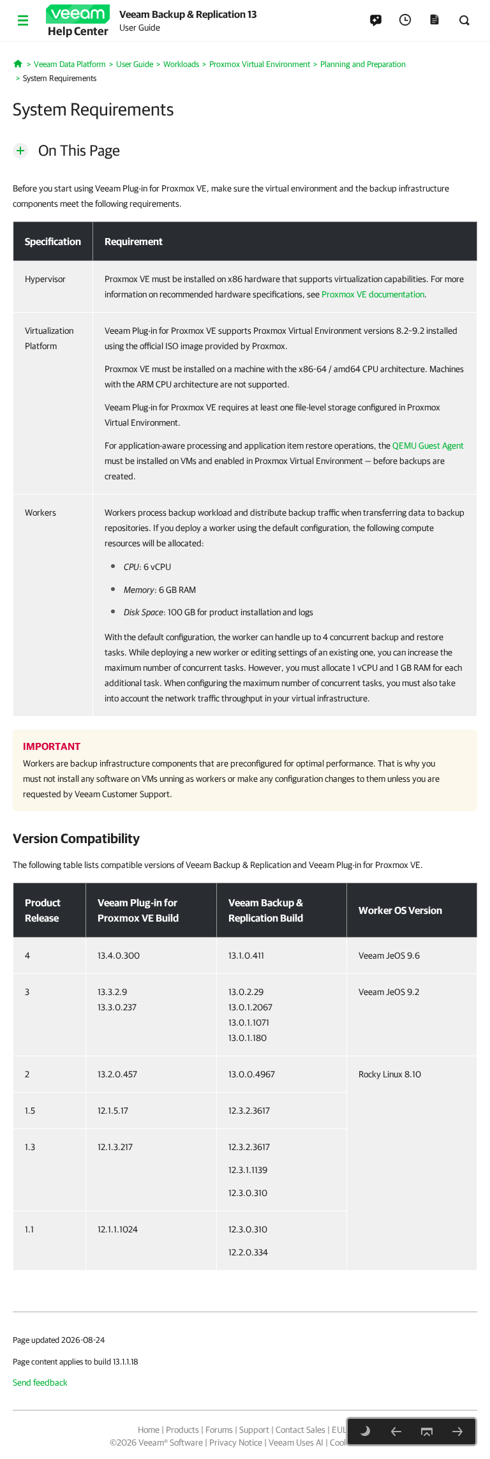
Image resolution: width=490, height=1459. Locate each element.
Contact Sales (300, 1430)
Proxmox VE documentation (373, 294)
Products (182, 1430)
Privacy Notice (235, 1442)
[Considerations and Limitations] (457, 1431)
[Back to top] (426, 1431)
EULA (342, 1430)
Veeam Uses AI (296, 1442)
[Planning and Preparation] (396, 1431)
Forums (219, 1430)
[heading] (245, 838)
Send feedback (40, 1382)
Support (254, 1430)
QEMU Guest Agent (428, 445)
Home (149, 1430)
